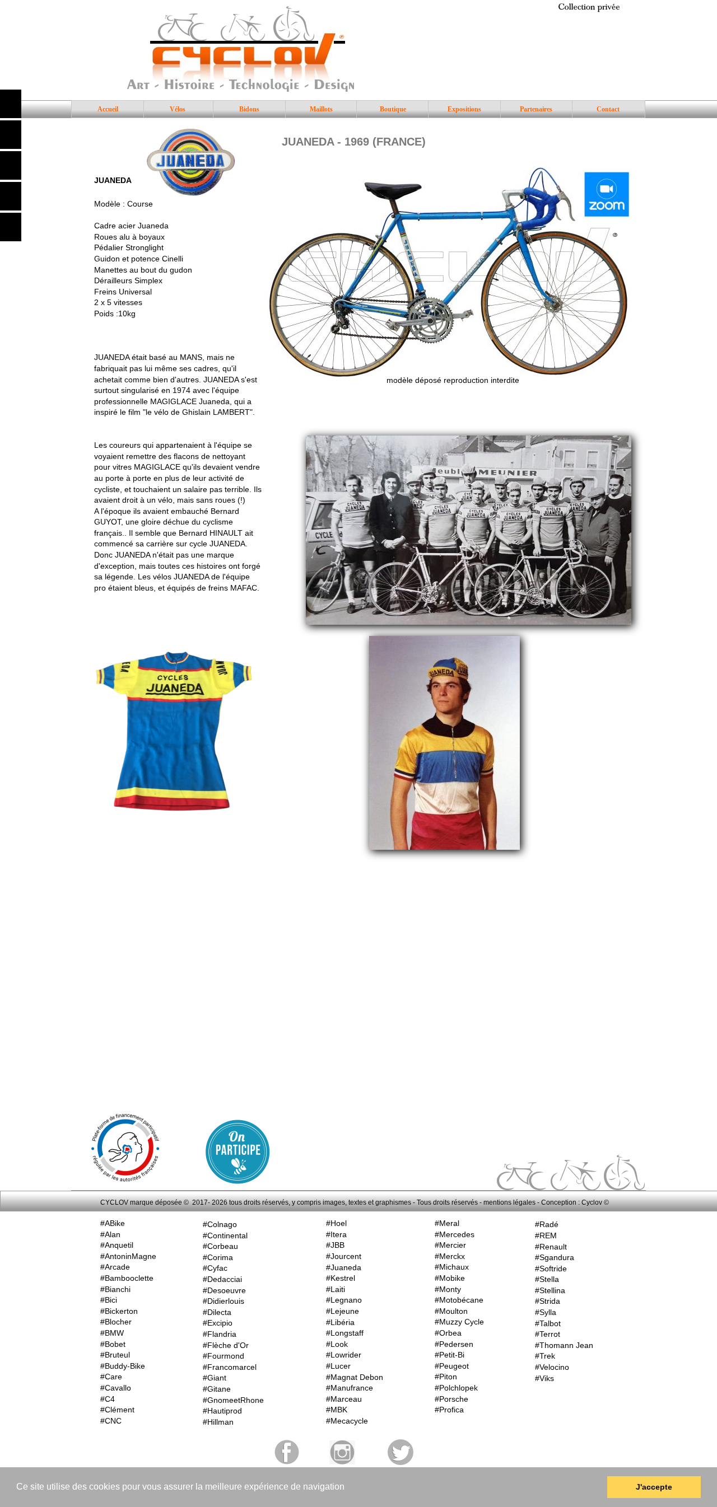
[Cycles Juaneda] (174, 731)
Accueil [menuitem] (107, 109)
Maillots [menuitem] (321, 109)
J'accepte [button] (654, 1486)
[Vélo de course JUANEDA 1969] (449, 274)
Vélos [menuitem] (177, 109)
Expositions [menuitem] (464, 109)
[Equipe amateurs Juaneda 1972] (468, 530)
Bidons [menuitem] (249, 109)
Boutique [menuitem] (393, 109)
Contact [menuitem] (608, 109)
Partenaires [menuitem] (536, 109)
